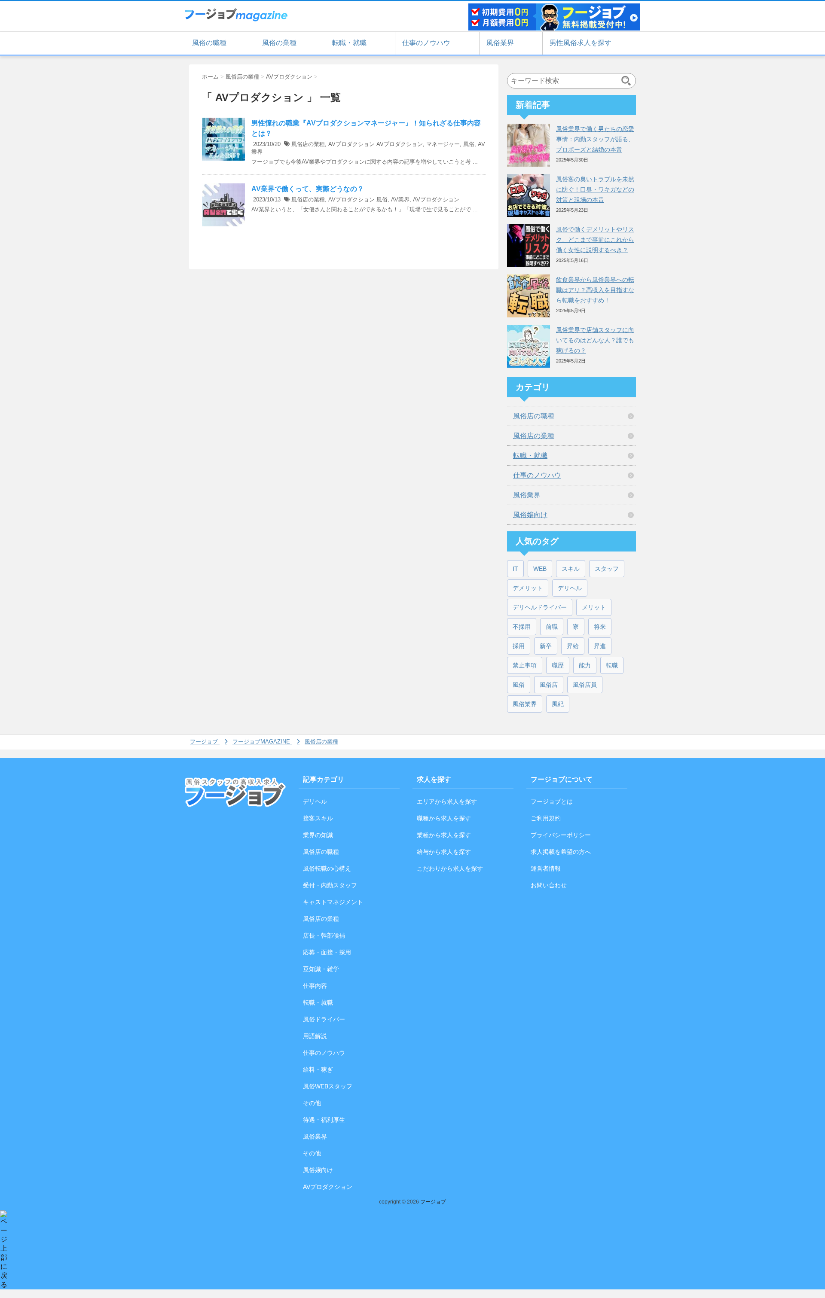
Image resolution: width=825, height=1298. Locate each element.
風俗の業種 (279, 42)
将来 (600, 626)
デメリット (528, 588)
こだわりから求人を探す (450, 868)
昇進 (600, 646)
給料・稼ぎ (318, 1069)
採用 (519, 646)
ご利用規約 (546, 818)
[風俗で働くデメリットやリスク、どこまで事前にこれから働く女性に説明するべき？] (528, 245)
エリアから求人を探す (447, 801)
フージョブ (433, 1202)
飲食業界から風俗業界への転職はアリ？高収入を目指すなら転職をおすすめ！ (595, 290)
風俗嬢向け (530, 514)
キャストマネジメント (333, 902)
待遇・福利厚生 (324, 1119)
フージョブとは (552, 801)
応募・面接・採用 (327, 952)
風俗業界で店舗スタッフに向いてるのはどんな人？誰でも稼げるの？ (595, 340)
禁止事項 (525, 665)
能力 (585, 665)
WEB (540, 568)
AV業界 (400, 199)
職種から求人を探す (444, 818)
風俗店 (549, 684)
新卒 (546, 646)
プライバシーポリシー (561, 835)
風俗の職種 (209, 42)
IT (515, 568)
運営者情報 (546, 868)
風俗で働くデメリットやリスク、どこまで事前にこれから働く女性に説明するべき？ (595, 239)
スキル (571, 568)
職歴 (558, 665)
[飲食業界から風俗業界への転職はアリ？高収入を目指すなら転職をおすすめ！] (528, 295)
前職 (552, 626)
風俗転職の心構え (327, 868)
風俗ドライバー (324, 1019)
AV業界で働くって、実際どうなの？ (307, 188)
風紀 (558, 704)
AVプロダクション (351, 144)
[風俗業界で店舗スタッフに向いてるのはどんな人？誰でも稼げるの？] (528, 346)
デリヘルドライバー (540, 607)
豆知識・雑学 (321, 969)
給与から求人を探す (444, 851)
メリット (594, 607)
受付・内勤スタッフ (330, 885)
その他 (312, 1103)
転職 (612, 665)
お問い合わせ (549, 885)
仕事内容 (315, 985)
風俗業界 (500, 42)
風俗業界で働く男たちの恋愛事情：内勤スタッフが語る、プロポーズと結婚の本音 (595, 139)
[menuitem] (206, 742)
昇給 (573, 646)
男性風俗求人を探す (580, 42)
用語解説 (315, 1036)
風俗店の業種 (308, 144)
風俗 (468, 144)
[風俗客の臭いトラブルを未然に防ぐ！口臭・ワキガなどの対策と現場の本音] (528, 195)
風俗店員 (585, 684)
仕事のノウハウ (426, 42)
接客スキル (318, 818)
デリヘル (570, 588)
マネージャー (443, 144)
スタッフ (607, 568)
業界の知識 (318, 835)
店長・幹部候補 (324, 935)
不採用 (522, 626)
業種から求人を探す (444, 835)
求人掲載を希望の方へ (561, 851)
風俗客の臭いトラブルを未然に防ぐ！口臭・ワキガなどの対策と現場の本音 (595, 189)
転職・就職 (349, 42)
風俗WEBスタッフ (327, 1086)
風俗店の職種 (533, 416)
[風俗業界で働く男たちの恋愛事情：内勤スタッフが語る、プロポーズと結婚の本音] (528, 145)
